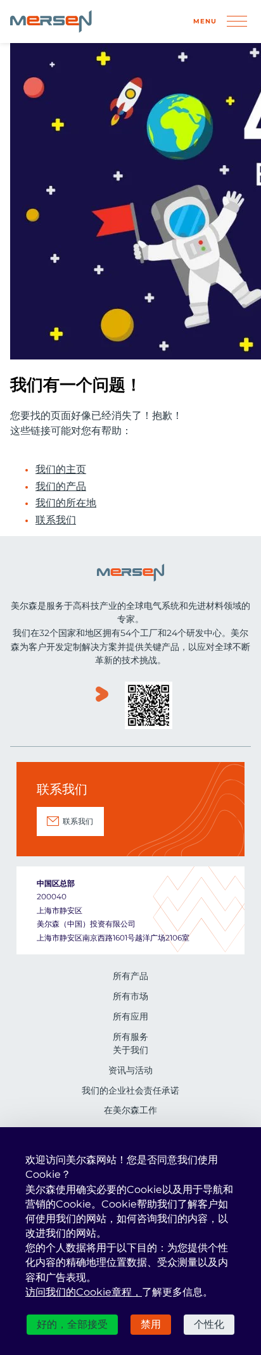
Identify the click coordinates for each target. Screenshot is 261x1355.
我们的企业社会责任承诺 (130, 1090)
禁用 (151, 1324)
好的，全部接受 (72, 1324)
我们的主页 (60, 469)
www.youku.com (102, 707)
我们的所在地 (65, 503)
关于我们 (130, 1050)
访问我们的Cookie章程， (83, 1292)
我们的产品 (60, 486)
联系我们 (55, 520)
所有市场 (130, 996)
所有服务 (130, 1036)
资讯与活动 (130, 1070)
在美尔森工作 (130, 1110)
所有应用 (130, 1016)
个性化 (209, 1324)
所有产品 (130, 976)
